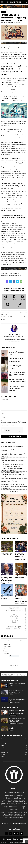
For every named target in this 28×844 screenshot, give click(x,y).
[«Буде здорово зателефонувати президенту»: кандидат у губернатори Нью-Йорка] (21, 546)
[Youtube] (21, 833)
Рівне (2, 745)
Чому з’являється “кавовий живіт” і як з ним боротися (18, 367)
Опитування (14, 838)
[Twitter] (17, 833)
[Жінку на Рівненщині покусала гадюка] (7, 546)
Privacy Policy (22, 839)
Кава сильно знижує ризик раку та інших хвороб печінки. (16, 359)
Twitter (20, 307)
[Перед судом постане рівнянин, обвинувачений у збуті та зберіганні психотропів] (4, 699)
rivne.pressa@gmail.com (19, 823)
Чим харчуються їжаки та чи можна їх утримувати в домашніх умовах (17, 720)
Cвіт (2, 738)
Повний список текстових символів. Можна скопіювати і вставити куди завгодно (17, 712)
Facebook (14, 299)
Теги (8, 838)
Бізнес (2, 747)
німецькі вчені (4, 275)
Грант (12, 273)
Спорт (2, 756)
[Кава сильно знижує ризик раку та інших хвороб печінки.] (4, 362)
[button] (26, 2)
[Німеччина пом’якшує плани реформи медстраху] (4, 391)
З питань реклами (6, 839)
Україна (3, 754)
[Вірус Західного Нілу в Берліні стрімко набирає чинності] (4, 384)
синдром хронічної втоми (15, 275)
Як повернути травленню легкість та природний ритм (17, 352)
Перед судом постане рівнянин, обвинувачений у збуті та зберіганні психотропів (13, 454)
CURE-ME (7, 273)
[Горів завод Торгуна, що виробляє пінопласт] (4, 692)
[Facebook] (6, 833)
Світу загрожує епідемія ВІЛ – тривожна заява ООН (17, 374)
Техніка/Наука (4, 752)
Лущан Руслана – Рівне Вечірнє (14, 484)
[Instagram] (10, 833)
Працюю (6, 651)
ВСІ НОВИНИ (13, 491)
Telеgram (5, 299)
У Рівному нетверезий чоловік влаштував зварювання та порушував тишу (12, 460)
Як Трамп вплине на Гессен (21, 315)
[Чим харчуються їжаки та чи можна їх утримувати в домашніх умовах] (4, 720)
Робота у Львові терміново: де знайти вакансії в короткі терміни (7, 317)
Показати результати (14, 659)
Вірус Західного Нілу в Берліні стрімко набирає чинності (17, 381)
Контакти (15, 839)
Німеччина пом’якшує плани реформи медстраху (16, 388)
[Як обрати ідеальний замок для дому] (21, 569)
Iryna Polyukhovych (8, 22)
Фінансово (7, 644)
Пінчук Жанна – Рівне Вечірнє (14, 446)
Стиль (2, 750)
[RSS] (14, 833)
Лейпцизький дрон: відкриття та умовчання (6, 598)
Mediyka (11, 842)
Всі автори (21, 838)
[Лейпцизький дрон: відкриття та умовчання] (7, 590)
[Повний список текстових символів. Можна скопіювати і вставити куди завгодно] (4, 712)
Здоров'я (8, 9)
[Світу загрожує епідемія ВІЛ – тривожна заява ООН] (4, 377)
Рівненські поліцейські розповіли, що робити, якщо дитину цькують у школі (21, 600)
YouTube (22, 299)
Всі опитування (14, 665)
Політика (3, 741)
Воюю (6, 649)
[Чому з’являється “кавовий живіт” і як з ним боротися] (4, 370)
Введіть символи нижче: (7, 425)
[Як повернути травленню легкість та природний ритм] (4, 355)
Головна (3, 9)
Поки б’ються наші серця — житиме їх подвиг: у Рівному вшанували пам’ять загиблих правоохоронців (14, 480)
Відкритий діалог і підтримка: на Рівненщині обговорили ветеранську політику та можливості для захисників (12, 474)
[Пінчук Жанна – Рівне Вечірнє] (4, 685)
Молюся (6, 653)
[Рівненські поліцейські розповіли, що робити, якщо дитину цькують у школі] (21, 590)
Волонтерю (7, 646)
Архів (4, 838)
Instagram (8, 307)
